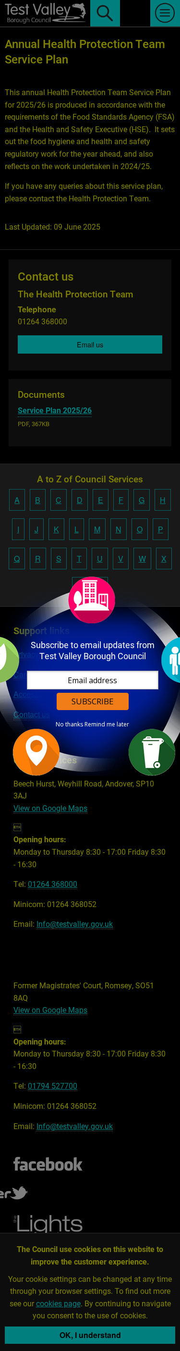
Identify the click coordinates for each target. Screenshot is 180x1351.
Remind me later (106, 724)
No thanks (69, 724)
